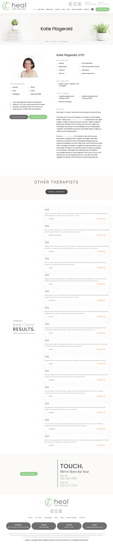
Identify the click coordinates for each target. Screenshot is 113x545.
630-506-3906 (90, 4)
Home (34, 9)
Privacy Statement (62, 540)
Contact (87, 9)
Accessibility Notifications (79, 540)
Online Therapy (77, 9)
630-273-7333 (104, 4)
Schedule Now (102, 9)
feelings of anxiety (77, 120)
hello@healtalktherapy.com (94, 527)
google (80, 4)
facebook (75, 4)
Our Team (41, 9)
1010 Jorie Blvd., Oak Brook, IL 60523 (18, 527)
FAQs (63, 9)
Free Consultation (38, 117)
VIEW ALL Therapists (57, 192)
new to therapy (68, 136)
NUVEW (27, 540)
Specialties (49, 9)
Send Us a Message (28, 474)
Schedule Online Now (19, 117)
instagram (70, 4)
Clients (57, 9)
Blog (68, 9)
